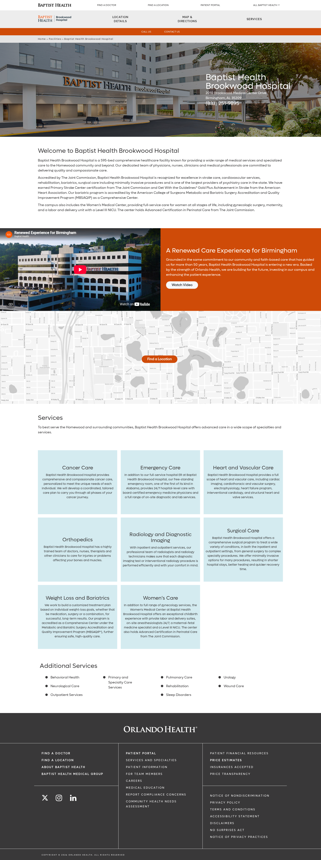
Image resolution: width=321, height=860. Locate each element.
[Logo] (54, 5)
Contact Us (172, 31)
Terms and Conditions (232, 809)
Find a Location (159, 359)
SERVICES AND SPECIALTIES (151, 760)
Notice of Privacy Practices (239, 837)
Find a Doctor (106, 5)
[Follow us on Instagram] (59, 798)
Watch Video (182, 285)
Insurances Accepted (232, 767)
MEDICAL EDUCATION (145, 788)
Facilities (55, 39)
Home (42, 39)
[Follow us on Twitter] (45, 796)
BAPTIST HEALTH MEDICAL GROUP (72, 774)
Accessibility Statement (235, 816)
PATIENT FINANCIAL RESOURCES (239, 753)
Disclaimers (222, 823)
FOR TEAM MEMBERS (144, 774)
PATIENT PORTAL (210, 5)
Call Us (146, 31)
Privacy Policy (225, 802)
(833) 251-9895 (222, 103)
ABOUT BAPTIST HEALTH (63, 767)
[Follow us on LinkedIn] (73, 798)
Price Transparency (230, 774)
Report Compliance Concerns (156, 794)
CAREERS (134, 781)
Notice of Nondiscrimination (240, 796)
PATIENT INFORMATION (147, 767)
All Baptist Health (265, 5)
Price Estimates (226, 760)
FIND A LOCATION (158, 5)
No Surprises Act (227, 830)
